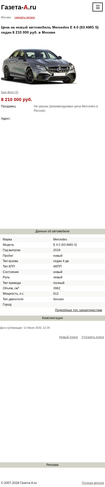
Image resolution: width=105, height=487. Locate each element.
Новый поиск (68, 337)
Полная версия (93, 483)
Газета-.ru (18, 7)
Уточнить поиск (93, 337)
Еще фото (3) (9, 92)
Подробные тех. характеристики (78, 310)
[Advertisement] (52, 174)
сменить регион (25, 17)
